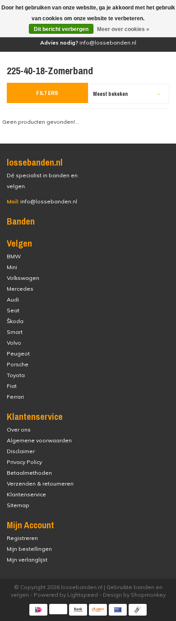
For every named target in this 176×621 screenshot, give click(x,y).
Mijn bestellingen (29, 548)
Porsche (17, 364)
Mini (12, 267)
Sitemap (18, 505)
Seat (13, 310)
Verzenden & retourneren (40, 483)
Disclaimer (21, 451)
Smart (15, 331)
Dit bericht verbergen (61, 29)
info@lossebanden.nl (42, 201)
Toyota (16, 375)
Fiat (12, 385)
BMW (14, 256)
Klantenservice (26, 494)
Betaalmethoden (29, 472)
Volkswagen (23, 277)
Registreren (22, 538)
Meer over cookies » (123, 29)
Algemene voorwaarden (39, 440)
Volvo (14, 342)
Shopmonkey (148, 594)
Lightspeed (82, 594)
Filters (47, 93)
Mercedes (20, 288)
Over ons (19, 429)
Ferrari (15, 396)
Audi (13, 299)
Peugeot (18, 353)
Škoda (15, 321)
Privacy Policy (24, 462)
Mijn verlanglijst (27, 559)
